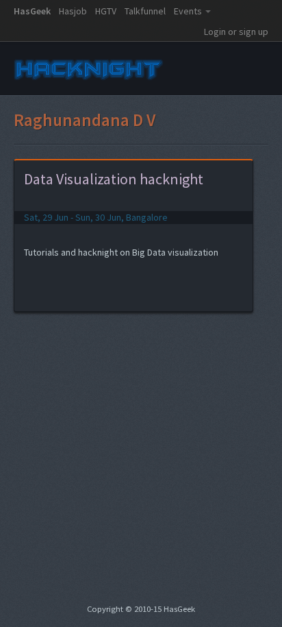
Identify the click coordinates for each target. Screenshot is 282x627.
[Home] (89, 81)
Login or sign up (236, 31)
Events (188, 11)
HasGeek (32, 11)
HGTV (105, 11)
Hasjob (73, 11)
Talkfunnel (145, 11)
